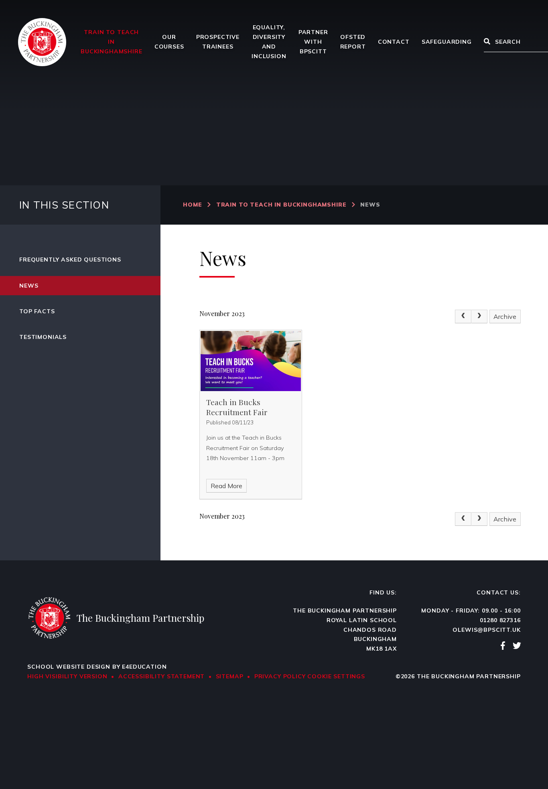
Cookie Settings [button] (336, 676)
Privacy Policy (280, 676)
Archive (504, 316)
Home (192, 204)
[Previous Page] (463, 316)
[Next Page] (479, 316)
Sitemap (230, 676)
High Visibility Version (67, 676)
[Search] (487, 42)
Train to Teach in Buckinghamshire (281, 204)
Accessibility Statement (161, 676)
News (370, 204)
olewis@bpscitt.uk (486, 629)
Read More (226, 486)
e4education (144, 666)
